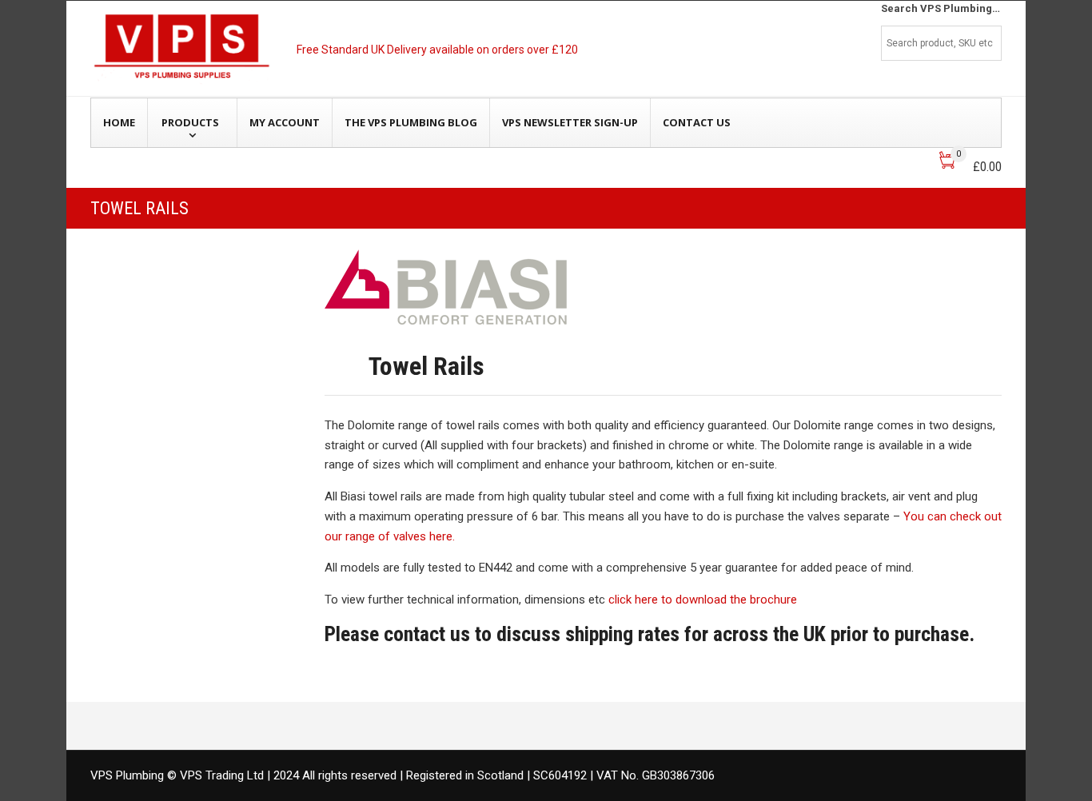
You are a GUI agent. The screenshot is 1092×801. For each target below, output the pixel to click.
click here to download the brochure (702, 599)
